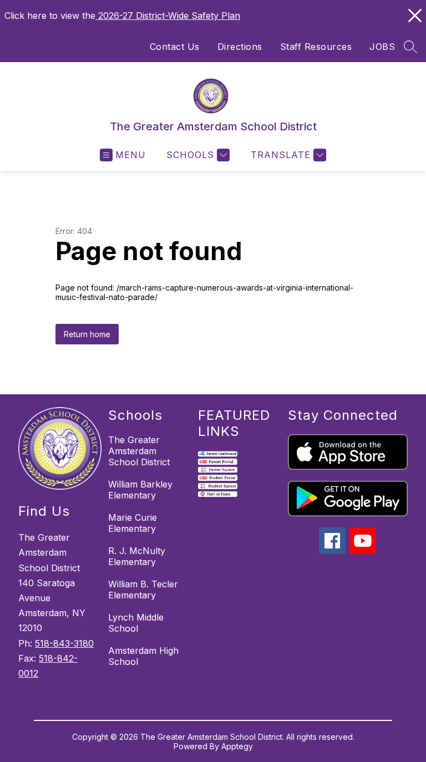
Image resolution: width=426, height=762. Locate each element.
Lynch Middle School (136, 623)
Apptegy (237, 746)
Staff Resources (316, 46)
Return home (87, 334)
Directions (239, 46)
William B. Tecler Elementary (143, 589)
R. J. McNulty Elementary (136, 556)
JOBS (382, 46)
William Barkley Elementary (140, 490)
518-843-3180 (64, 643)
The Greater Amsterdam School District (139, 451)
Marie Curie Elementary (132, 523)
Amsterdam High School (143, 656)
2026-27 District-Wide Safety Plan (167, 15)
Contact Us (175, 46)
